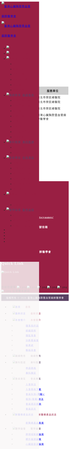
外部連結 (19, 137)
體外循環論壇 (22, 220)
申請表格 (19, 147)
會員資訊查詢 (22, 184)
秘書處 (17, 84)
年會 (16, 121)
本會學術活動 (22, 100)
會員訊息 (19, 189)
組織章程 (19, 69)
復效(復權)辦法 (23, 178)
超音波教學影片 (23, 131)
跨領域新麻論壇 (23, 215)
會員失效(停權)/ (23, 173)
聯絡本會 (19, 90)
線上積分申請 (22, 110)
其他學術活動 (22, 105)
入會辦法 (19, 163)
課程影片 (19, 126)
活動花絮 (19, 116)
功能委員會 (20, 79)
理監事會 (19, 74)
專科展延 (19, 152)
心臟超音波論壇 (23, 225)
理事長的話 (20, 63)
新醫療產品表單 (23, 204)
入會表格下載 (22, 168)
